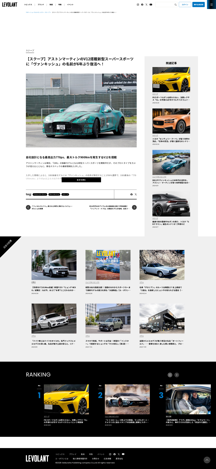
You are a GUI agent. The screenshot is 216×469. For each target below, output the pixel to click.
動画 (51, 4)
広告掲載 (107, 458)
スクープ (47, 12)
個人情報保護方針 (80, 458)
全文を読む (81, 180)
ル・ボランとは (61, 458)
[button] (176, 375)
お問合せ (95, 458)
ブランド (41, 4)
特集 (60, 4)
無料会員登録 (198, 4)
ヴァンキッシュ (54, 194)
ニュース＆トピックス (36, 12)
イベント (70, 4)
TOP (27, 12)
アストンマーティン (40, 194)
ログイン (185, 4)
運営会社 (119, 458)
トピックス (28, 4)
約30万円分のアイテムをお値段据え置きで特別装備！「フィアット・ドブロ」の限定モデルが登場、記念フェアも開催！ (109, 208)
